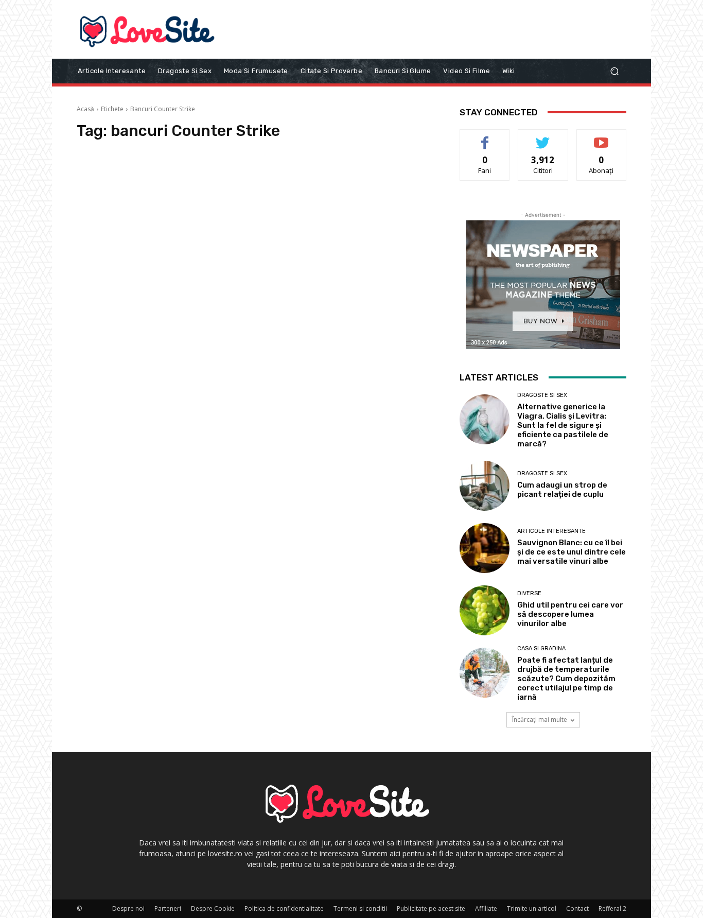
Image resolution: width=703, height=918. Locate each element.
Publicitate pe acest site (431, 908)
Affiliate (486, 908)
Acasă (85, 109)
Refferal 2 (612, 908)
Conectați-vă (543, 137)
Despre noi (128, 908)
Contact (577, 908)
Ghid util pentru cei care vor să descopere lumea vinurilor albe (570, 614)
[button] (614, 71)
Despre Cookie (213, 908)
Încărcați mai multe (539, 719)
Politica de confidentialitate (284, 908)
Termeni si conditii (360, 908)
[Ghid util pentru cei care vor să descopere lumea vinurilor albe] (484, 610)
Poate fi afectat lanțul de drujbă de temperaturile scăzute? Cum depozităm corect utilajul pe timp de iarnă (566, 678)
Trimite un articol (531, 908)
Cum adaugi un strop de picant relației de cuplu (562, 489)
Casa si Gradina (541, 648)
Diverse (529, 593)
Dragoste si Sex (542, 395)
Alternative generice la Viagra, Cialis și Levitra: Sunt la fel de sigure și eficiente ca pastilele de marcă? (562, 425)
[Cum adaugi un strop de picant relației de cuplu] (484, 486)
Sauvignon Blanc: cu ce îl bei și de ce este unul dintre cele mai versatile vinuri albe (571, 552)
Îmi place (484, 137)
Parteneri (167, 908)
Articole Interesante (551, 531)
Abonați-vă (602, 137)
